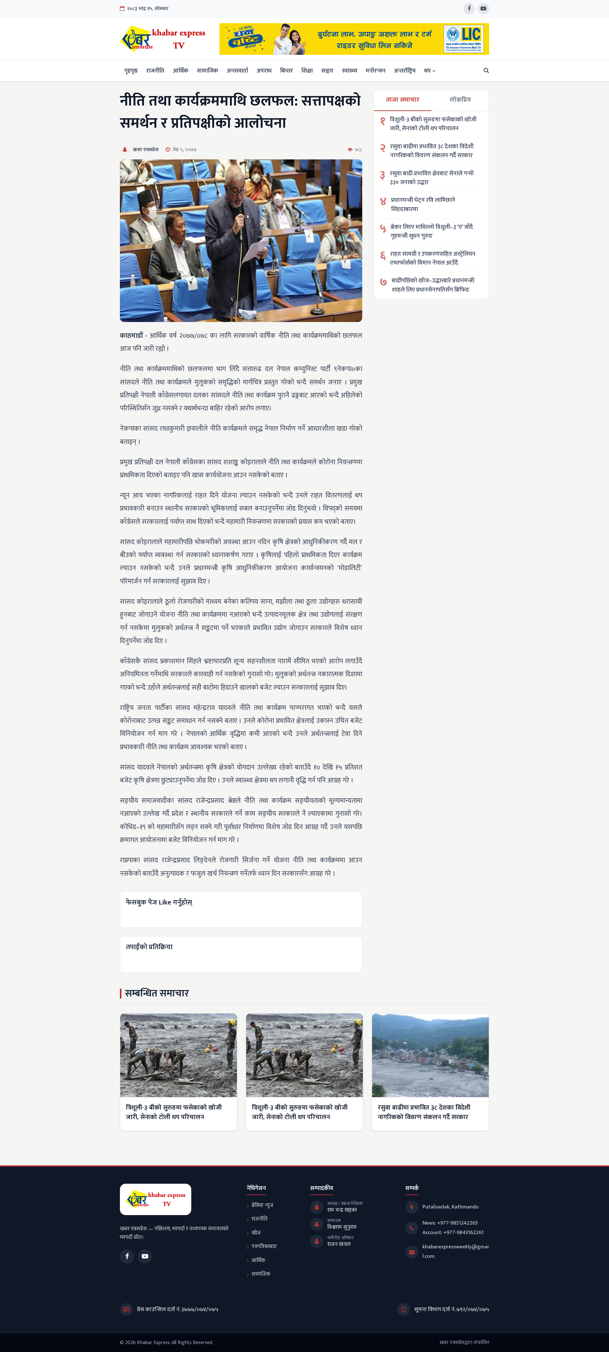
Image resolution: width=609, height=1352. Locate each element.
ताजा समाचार (402, 99)
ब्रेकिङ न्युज (262, 1205)
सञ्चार (327, 71)
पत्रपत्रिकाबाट (264, 1246)
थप (427, 71)
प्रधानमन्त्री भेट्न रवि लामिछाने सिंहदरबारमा (423, 205)
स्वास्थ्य (349, 71)
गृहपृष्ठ (131, 71)
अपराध (264, 71)
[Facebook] (469, 8)
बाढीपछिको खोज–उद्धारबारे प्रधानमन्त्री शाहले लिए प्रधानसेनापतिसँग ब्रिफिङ (433, 285)
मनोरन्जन (375, 71)
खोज (256, 1232)
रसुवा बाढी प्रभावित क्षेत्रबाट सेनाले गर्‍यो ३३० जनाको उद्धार (432, 178)
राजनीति (155, 71)
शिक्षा (307, 71)
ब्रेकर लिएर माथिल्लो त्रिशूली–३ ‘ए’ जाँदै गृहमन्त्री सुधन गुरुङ (432, 232)
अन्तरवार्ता (237, 71)
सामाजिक (207, 71)
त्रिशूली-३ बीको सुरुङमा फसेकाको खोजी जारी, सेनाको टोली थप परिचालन (433, 124)
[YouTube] (483, 8)
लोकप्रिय (460, 99)
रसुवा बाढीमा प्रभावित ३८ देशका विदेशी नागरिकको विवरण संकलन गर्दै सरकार (432, 151)
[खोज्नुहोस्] (484, 71)
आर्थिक (180, 71)
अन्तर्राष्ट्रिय (405, 71)
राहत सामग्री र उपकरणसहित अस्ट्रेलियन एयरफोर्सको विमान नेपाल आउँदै (432, 259)
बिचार (286, 71)
